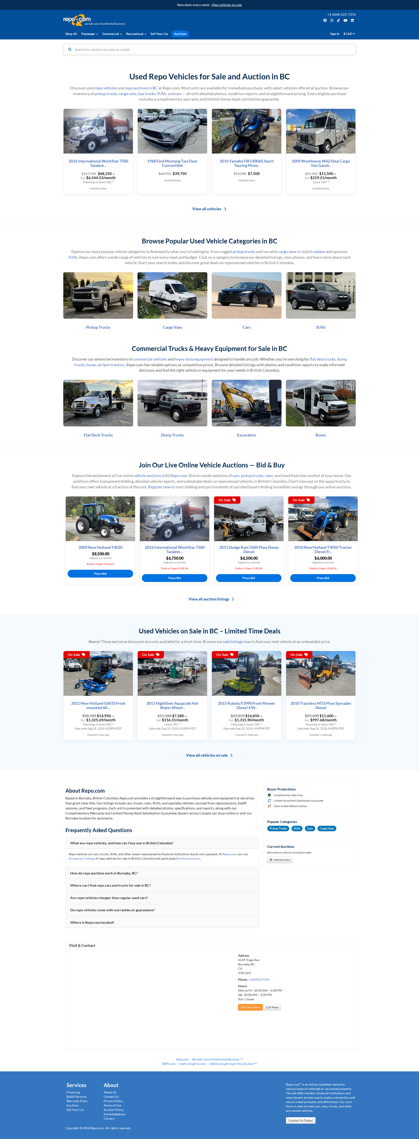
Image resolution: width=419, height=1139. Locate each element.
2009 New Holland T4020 (100, 547)
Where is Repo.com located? (92, 922)
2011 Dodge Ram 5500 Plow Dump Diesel (248, 549)
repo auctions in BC (141, 88)
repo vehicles (106, 88)
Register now (159, 486)
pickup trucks (105, 93)
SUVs (161, 93)
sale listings (233, 641)
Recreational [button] (135, 34)
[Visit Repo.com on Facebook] (325, 20)
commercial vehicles (150, 359)
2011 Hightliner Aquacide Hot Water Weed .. (172, 705)
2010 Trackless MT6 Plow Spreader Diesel (320, 705)
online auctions (190, 858)
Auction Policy (114, 1110)
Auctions (180, 34)
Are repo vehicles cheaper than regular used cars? (109, 898)
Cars (310, 828)
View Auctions (281, 859)
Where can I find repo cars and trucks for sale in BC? (110, 885)
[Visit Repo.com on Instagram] (332, 20)
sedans (319, 251)
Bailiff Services (77, 1096)
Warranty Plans (77, 1101)
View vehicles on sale (226, 5)
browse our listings (82, 858)
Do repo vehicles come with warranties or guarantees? (112, 910)
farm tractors (113, 364)
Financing (73, 1092)
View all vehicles (207, 208)
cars (178, 93)
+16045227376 (258, 979)
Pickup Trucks (278, 828)
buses (91, 364)
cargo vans (128, 93)
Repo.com (135, 20)
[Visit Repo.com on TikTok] (339, 20)
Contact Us (111, 1096)
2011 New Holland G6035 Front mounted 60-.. (98, 705)
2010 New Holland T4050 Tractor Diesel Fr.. (323, 549)
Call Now (272, 1007)
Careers (109, 1118)
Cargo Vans (327, 828)
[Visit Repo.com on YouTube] (345, 20)
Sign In (334, 34)
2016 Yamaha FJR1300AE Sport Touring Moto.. (247, 163)
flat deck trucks (323, 359)
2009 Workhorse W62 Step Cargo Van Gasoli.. (321, 163)
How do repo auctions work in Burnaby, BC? (104, 873)
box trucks (147, 93)
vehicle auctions (147, 475)
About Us (110, 1092)
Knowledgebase (114, 1114)
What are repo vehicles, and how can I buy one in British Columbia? (121, 843)
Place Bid (100, 573)
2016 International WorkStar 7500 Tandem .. (98, 163)
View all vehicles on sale (207, 755)
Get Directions (250, 1007)
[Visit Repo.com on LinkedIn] (353, 20)
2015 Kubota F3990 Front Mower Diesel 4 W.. (246, 705)
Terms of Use (112, 1105)
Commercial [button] (111, 34)
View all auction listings (209, 599)
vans (269, 475)
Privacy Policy (113, 1101)
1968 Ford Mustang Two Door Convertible (172, 163)
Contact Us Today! (300, 1120)
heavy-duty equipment (194, 359)
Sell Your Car (159, 34)
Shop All (71, 34)
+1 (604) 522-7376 (341, 14)
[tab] (162, 843)
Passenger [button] (88, 34)
